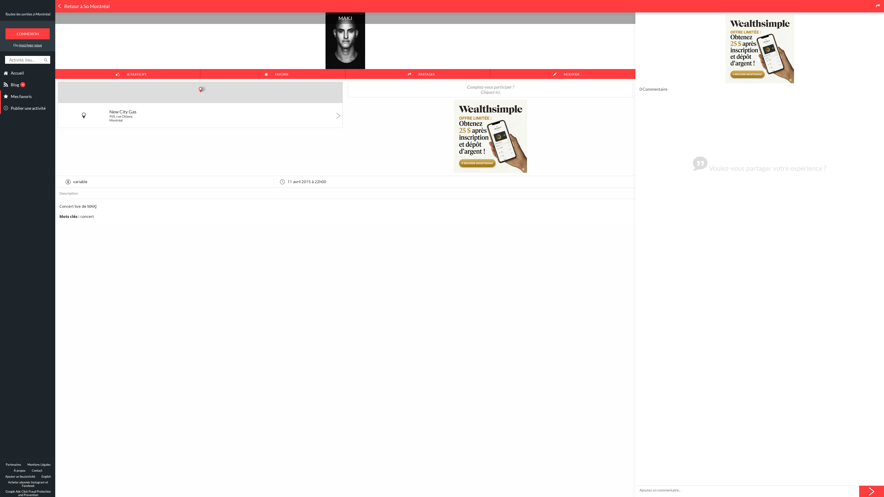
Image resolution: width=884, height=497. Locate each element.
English (46, 476)
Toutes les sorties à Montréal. (28, 14)
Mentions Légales (39, 464)
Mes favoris (21, 96)
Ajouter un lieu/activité (20, 476)
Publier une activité (28, 108)
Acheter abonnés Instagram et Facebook (28, 484)
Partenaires (13, 464)
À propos (20, 470)
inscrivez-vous (30, 45)
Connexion (28, 34)
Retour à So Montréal (86, 6)
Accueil (17, 72)
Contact (37, 470)
